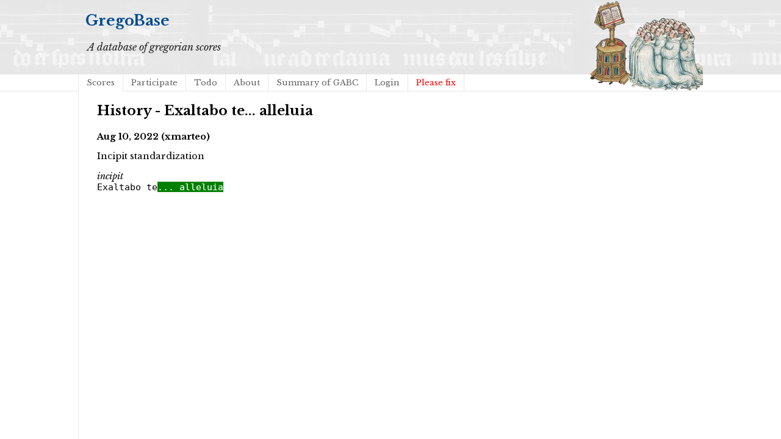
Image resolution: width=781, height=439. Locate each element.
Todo (205, 82)
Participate (154, 82)
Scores (101, 82)
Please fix (436, 82)
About (247, 82)
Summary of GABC (317, 82)
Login (387, 82)
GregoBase (127, 20)
